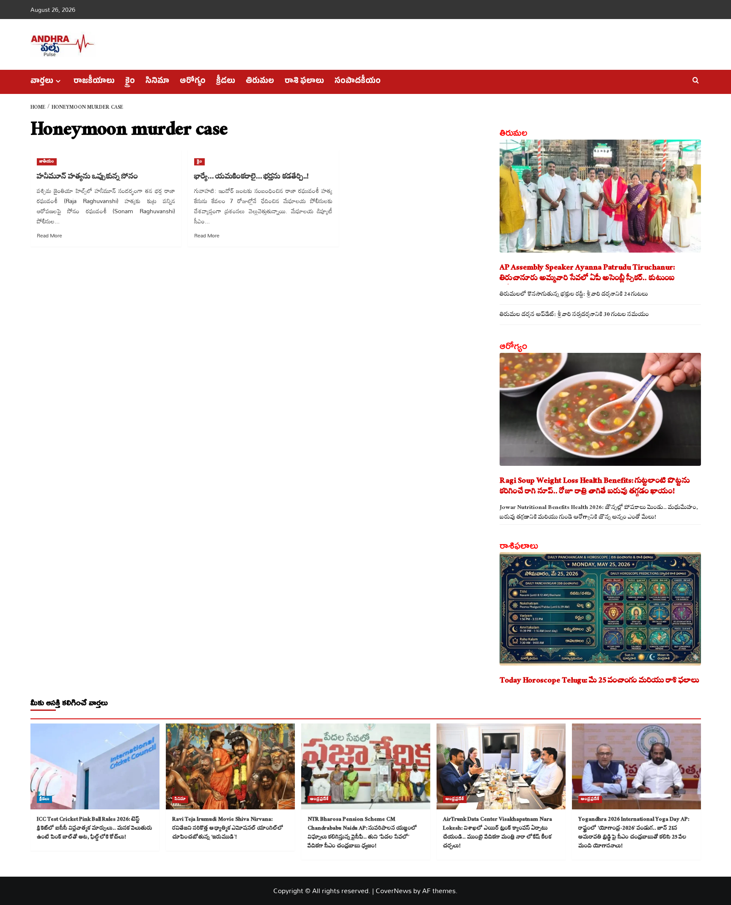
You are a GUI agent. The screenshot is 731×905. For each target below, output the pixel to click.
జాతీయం (46, 161)
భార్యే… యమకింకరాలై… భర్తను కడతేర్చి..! (251, 177)
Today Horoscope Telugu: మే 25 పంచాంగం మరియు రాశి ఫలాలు (599, 681)
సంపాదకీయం (358, 82)
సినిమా (157, 82)
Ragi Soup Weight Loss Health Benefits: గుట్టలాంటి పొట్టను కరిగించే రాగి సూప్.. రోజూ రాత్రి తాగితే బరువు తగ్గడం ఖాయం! (595, 487)
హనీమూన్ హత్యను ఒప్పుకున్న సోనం (87, 177)
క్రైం (130, 82)
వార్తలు (41, 82)
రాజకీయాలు (94, 82)
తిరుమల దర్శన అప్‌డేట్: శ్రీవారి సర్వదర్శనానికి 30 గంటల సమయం (574, 315)
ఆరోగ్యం (193, 82)
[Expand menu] (58, 81)
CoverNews (394, 890)
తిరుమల (260, 82)
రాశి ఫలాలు (304, 82)
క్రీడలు (225, 82)
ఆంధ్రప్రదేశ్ (319, 799)
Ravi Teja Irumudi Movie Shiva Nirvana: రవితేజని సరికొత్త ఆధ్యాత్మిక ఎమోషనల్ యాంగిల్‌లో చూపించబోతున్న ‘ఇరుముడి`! (227, 828)
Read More (49, 235)
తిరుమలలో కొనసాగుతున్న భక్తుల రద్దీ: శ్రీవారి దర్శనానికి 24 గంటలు (574, 295)
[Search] (695, 80)
